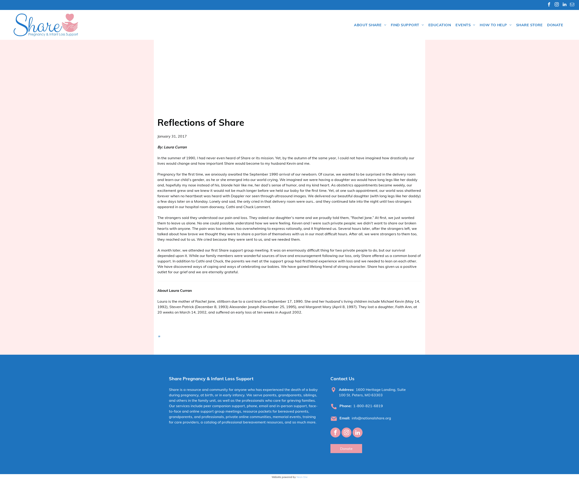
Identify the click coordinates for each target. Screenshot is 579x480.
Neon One (302, 477)
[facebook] (549, 5)
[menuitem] (370, 25)
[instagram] (556, 5)
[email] (572, 5)
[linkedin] (564, 5)
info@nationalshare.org (371, 418)
